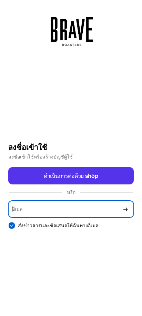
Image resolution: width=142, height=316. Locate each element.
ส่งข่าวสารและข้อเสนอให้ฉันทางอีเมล (58, 225)
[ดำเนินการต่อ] (125, 209)
